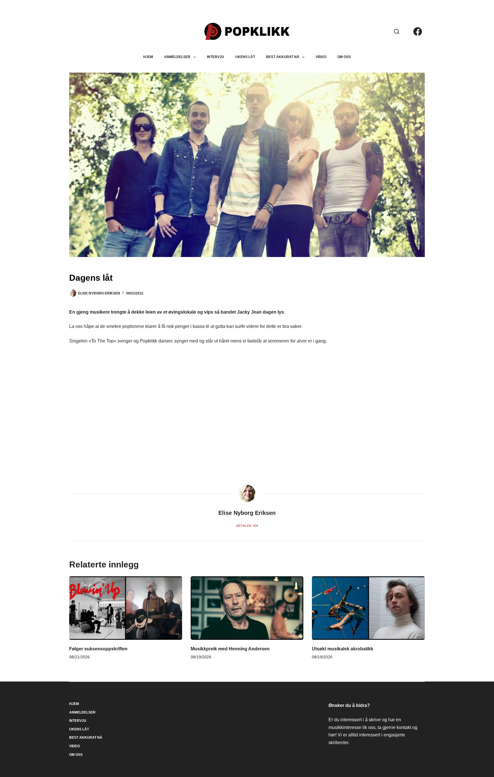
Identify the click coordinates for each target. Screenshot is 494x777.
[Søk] (396, 31)
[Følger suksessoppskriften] (125, 608)
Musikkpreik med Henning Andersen (230, 648)
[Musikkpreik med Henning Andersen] (247, 608)
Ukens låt (245, 57)
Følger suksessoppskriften (98, 648)
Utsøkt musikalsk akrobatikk (342, 648)
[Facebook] (417, 31)
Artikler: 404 (247, 525)
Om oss (344, 57)
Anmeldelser (177, 57)
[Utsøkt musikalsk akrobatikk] (368, 608)
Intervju (215, 57)
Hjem (148, 57)
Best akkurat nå (282, 57)
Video (321, 57)
